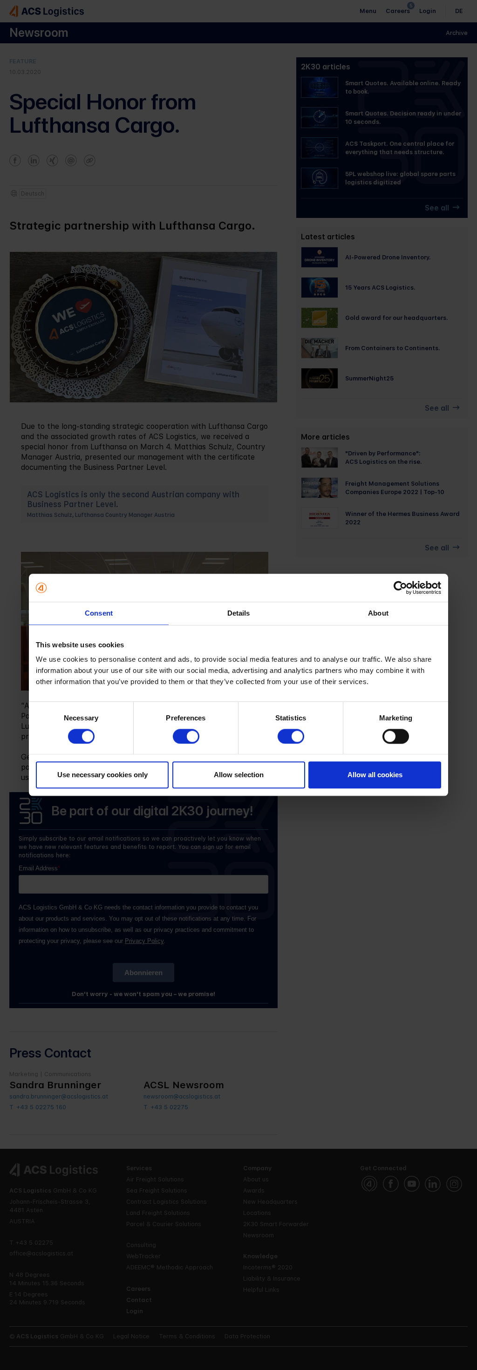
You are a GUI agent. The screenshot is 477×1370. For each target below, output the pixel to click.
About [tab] (378, 613)
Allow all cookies (375, 775)
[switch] (186, 736)
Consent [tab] (99, 613)
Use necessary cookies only (102, 775)
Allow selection (239, 775)
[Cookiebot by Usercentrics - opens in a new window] (400, 588)
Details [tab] (238, 613)
